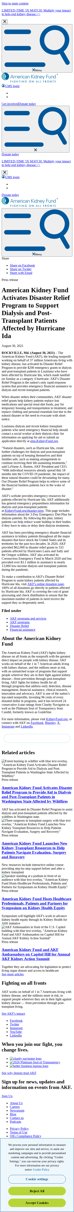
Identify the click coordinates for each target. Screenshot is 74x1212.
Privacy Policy (19, 1128)
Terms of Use (18, 1132)
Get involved (10, 104)
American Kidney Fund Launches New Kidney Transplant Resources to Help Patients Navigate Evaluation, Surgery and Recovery (34, 850)
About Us (16, 1103)
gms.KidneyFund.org (44, 441)
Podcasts (15, 1121)
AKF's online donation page (45, 584)
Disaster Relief (19, 626)
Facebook (37, 723)
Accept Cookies (37, 1203)
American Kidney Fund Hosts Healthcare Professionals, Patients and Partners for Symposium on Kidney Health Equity (36, 903)
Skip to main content (15, 3)
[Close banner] (5, 21)
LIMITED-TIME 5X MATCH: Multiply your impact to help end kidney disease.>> (36, 12)
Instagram (8, 726)
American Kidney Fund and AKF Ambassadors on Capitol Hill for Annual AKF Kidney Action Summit (36, 954)
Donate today (27, 104)
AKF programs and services (28, 618)
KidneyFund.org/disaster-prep (24, 510)
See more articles (13, 974)
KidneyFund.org (57, 719)
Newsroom (17, 1110)
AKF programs (20, 622)
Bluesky (50, 723)
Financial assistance (22, 629)
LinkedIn (27, 726)
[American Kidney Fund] (30, 82)
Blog (13, 1114)
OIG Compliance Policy (25, 1136)
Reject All (37, 1191)
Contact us (17, 1118)
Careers (15, 1107)
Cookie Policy (41, 1169)
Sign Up (7, 1096)
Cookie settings (37, 1179)
